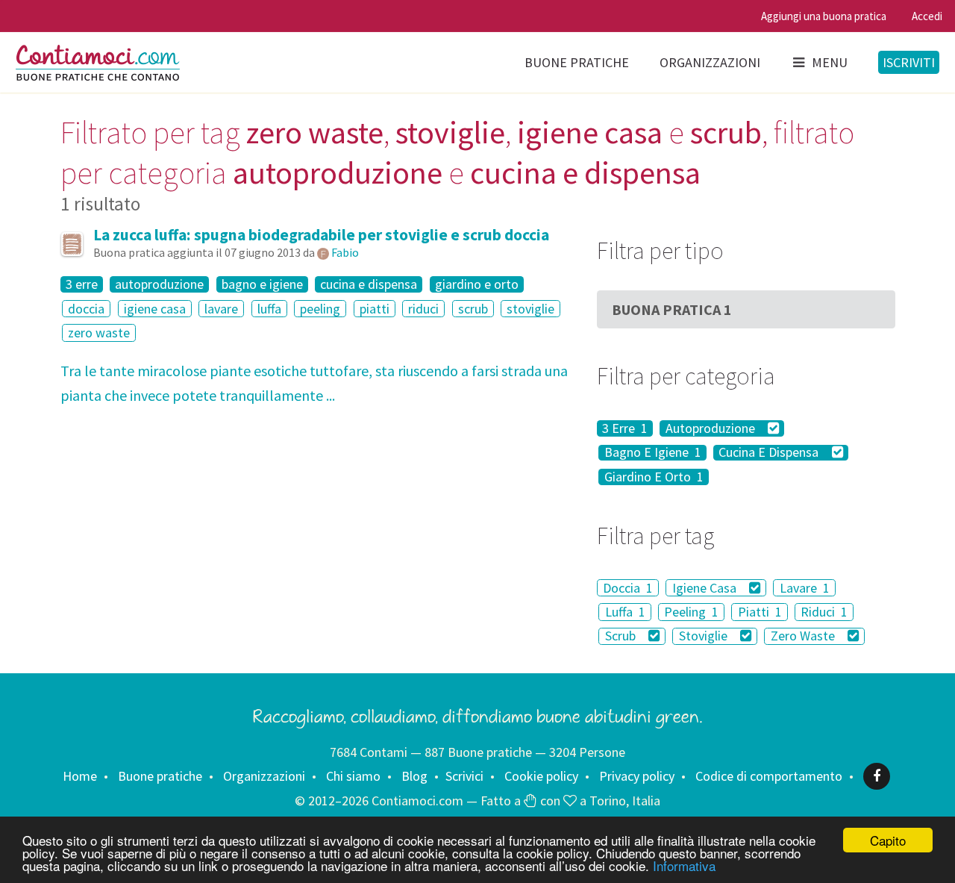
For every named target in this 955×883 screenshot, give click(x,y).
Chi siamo (353, 775)
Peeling (691, 611)
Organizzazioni (710, 62)
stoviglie (530, 308)
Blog (414, 775)
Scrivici (464, 775)
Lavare (805, 587)
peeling (320, 308)
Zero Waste (804, 636)
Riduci (824, 611)
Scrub (622, 636)
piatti (374, 308)
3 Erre (625, 428)
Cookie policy (541, 775)
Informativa (684, 865)
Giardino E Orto (654, 477)
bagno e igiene (262, 284)
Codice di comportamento (768, 775)
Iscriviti (909, 62)
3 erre (82, 284)
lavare (221, 308)
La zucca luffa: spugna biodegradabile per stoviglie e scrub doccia (321, 235)
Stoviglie (704, 636)
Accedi (927, 16)
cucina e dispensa (368, 284)
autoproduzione (159, 284)
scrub (473, 308)
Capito (888, 840)
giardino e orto (477, 284)
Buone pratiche (577, 62)
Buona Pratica (672, 309)
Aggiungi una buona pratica (823, 16)
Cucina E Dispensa (769, 453)
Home (80, 775)
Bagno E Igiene (652, 453)
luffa (269, 308)
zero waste (99, 332)
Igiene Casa (705, 587)
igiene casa (155, 308)
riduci (423, 308)
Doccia (628, 587)
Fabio (345, 252)
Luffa (625, 611)
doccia (86, 308)
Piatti (760, 611)
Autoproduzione (712, 428)
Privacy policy (636, 775)
